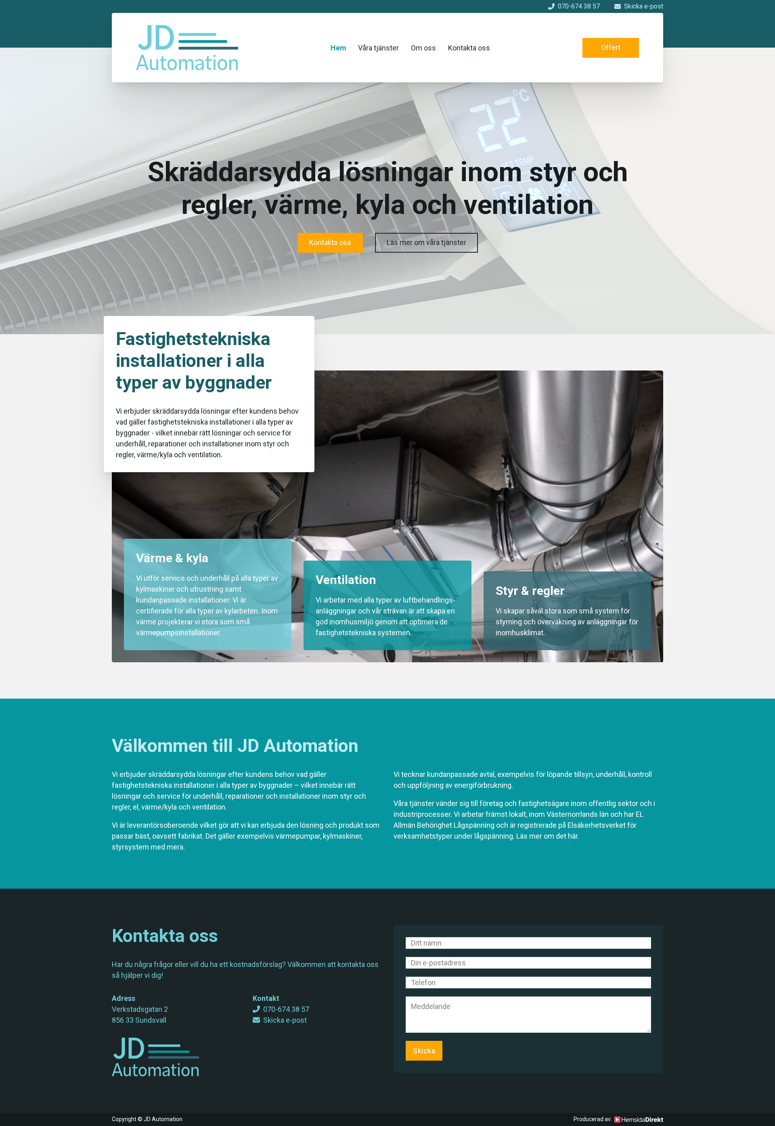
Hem (338, 48)
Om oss (423, 48)
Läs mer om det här (547, 836)
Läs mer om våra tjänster (426, 242)
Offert (610, 47)
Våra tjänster (378, 48)
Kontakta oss (469, 48)
